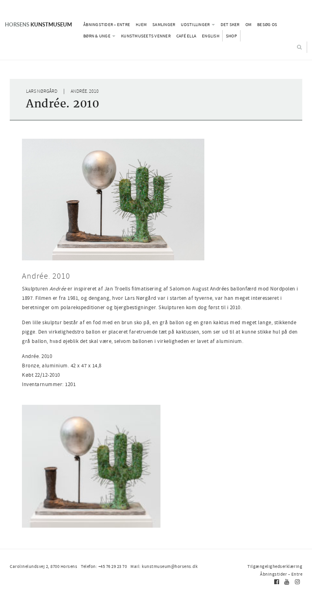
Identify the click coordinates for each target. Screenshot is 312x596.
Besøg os (267, 24)
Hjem (141, 24)
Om (248, 24)
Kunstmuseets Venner (146, 36)
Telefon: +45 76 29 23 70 (104, 566)
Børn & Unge (97, 36)
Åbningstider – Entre (106, 24)
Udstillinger (195, 24)
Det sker (230, 24)
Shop (231, 36)
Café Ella (186, 36)
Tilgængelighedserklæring (274, 566)
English (210, 36)
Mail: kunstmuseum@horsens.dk (163, 566)
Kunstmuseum (38, 24)
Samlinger (163, 24)
